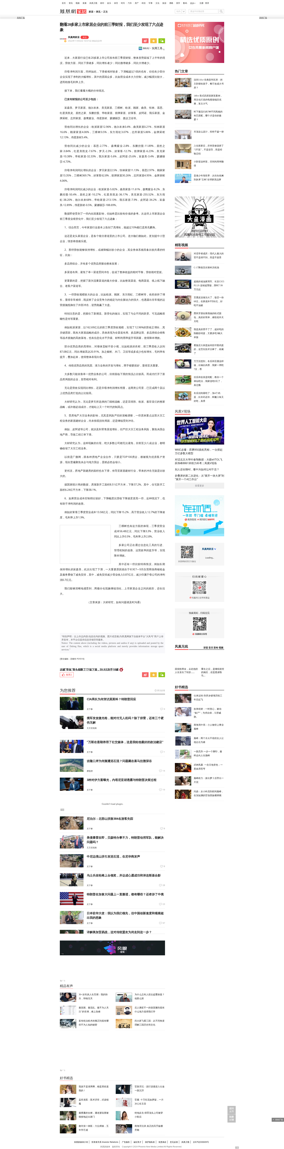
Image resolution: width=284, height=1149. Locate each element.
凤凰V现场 (182, 411)
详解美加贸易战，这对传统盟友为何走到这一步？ (119, 932)
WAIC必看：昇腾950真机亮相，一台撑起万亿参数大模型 (199, 451)
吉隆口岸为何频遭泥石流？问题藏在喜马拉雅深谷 (119, 761)
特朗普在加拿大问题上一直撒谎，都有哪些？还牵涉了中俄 (125, 894)
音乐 (211, 647)
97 (164, 923)
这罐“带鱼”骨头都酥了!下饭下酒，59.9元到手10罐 (89, 669)
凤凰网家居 (74, 37)
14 (164, 771)
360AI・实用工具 (152, 48)
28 (164, 885)
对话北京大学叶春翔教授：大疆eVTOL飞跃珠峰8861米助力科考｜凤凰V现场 (198, 461)
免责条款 (162, 1142)
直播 (84, 3)
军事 (151, 3)
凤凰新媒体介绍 (81, 1142)
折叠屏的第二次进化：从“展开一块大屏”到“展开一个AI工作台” (199, 477)
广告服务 (126, 1142)
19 (164, 789)
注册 (201, 3)
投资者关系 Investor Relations (105, 1142)
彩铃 (216, 647)
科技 (144, 3)
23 (164, 904)
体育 (116, 3)
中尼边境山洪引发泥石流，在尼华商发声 (113, 856)
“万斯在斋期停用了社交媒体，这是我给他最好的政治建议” (125, 742)
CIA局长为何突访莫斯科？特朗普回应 (111, 699)
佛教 (171, 3)
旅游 (164, 3)
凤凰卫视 (93, 3)
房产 (137, 3)
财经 (102, 3)
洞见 (98, 12)
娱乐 (109, 3)
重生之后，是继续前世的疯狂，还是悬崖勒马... (212, 672)
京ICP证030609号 (201, 1142)
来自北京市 (85, 40)
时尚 (123, 3)
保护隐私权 (150, 1142)
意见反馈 (174, 1142)
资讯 (71, 3)
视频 (78, 3)
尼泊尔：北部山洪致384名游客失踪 (110, 819)
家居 (91, 12)
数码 (185, 3)
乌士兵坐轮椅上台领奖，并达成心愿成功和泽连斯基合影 (124, 875)
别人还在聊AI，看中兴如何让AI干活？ (197, 469)
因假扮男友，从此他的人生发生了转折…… (186, 670)
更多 (192, 3)
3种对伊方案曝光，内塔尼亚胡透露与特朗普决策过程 (121, 780)
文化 (157, 3)
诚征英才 (137, 1142)
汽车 (130, 3)
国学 (178, 3)
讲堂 (205, 647)
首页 (64, 3)
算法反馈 (161, 690)
